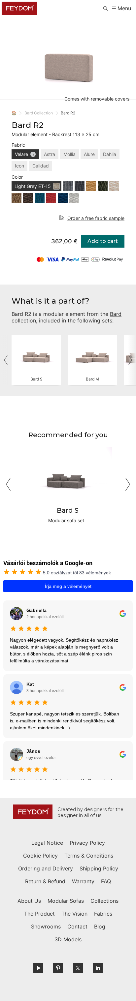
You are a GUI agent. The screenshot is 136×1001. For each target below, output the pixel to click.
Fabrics (103, 913)
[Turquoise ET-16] (40, 198)
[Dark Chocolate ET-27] (28, 198)
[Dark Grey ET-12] (80, 186)
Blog (99, 926)
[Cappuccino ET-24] (16, 198)
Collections (104, 900)
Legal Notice (47, 842)
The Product (39, 913)
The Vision (74, 913)
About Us (29, 900)
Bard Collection (38, 112)
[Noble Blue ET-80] (63, 198)
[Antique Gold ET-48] (91, 186)
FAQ (106, 881)
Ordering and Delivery (45, 868)
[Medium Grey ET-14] (68, 186)
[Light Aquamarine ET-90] (74, 198)
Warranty (83, 881)
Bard (115, 314)
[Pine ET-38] (103, 186)
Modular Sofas (66, 900)
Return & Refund (45, 881)
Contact (77, 926)
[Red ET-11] (51, 198)
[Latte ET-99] (114, 186)
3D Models (68, 939)
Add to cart (102, 241)
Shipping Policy (99, 868)
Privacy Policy (87, 842)
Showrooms (46, 926)
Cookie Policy (40, 855)
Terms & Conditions (88, 855)
